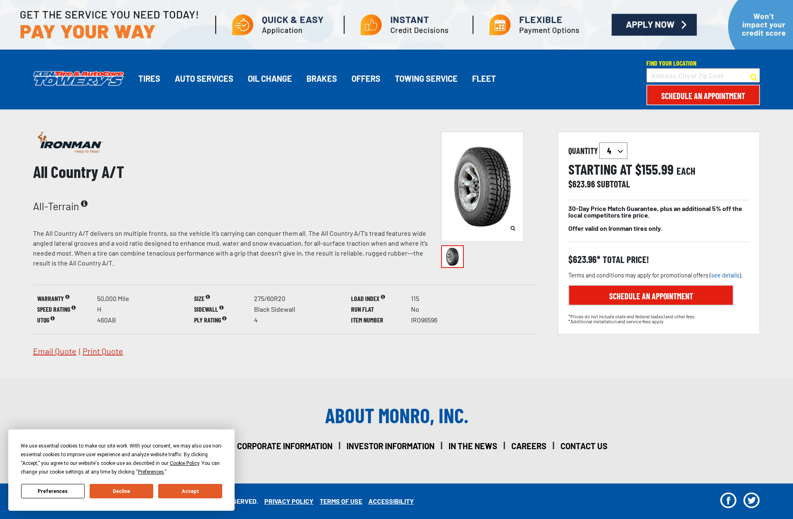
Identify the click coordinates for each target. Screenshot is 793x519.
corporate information (284, 446)
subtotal (613, 183)
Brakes (321, 78)
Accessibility (391, 501)
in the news (473, 446)
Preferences (53, 491)
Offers (365, 78)
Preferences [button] (151, 472)
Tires (149, 78)
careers (528, 446)
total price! (625, 259)
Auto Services (204, 78)
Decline (121, 491)
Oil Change (270, 78)
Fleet (484, 78)
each (686, 171)
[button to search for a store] (754, 76)
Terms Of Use (341, 501)
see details (725, 275)
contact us (584, 446)
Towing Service (426, 78)
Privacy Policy (288, 501)
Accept (190, 491)
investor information (390, 446)
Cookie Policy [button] (184, 463)
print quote (103, 351)
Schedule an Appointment (703, 96)
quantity (583, 151)
